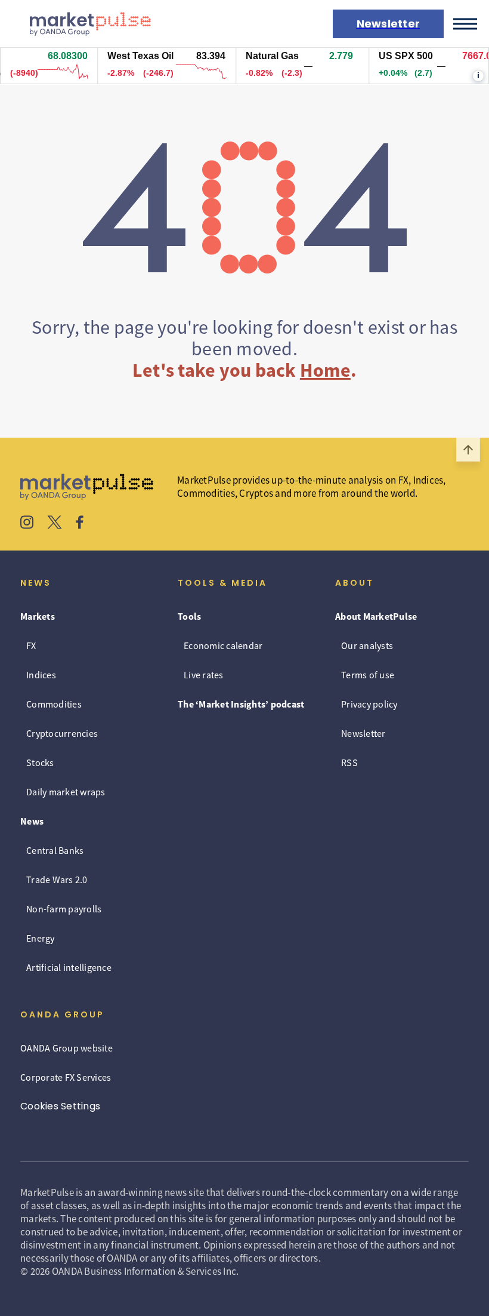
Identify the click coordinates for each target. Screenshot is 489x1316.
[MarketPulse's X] (55, 524)
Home (325, 370)
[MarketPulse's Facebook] (79, 523)
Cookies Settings (60, 1106)
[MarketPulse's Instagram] (27, 523)
